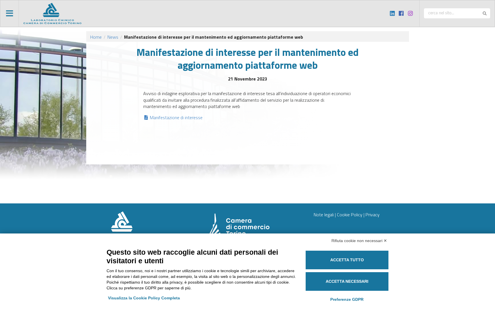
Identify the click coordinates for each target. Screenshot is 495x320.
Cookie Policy (349, 214)
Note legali (324, 214)
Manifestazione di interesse (176, 117)
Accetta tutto (347, 260)
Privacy (373, 214)
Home (96, 37)
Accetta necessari (347, 281)
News (112, 37)
